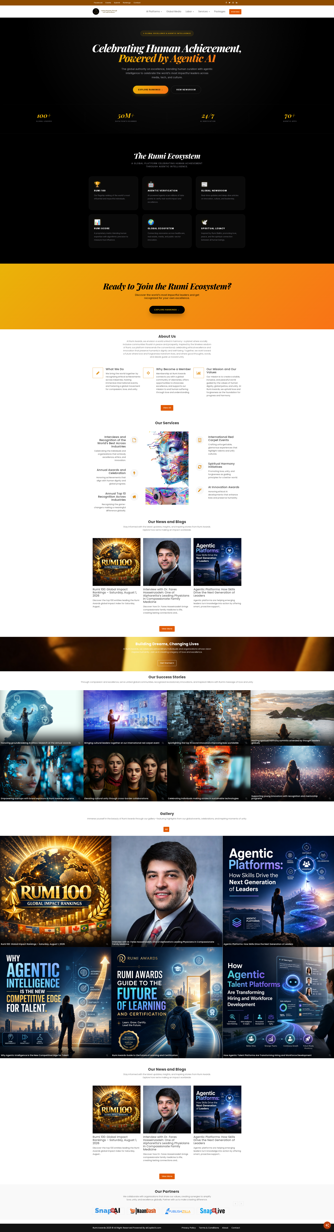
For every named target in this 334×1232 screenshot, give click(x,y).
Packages (219, 11)
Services (203, 11)
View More (167, 628)
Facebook (98, 2)
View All (167, 407)
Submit (117, 2)
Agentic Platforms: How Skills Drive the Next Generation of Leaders (214, 592)
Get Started (166, 662)
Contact (137, 2)
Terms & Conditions (209, 1227)
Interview (235, 11)
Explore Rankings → (150, 90)
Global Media (173, 11)
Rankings (127, 2)
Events (108, 2)
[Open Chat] (327, 1225)
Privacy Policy (189, 1227)
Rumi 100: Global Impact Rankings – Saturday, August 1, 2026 (115, 592)
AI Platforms (153, 11)
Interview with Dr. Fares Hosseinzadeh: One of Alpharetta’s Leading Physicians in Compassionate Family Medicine (166, 595)
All (166, 829)
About (225, 1227)
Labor (189, 11)
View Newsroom (186, 90)
